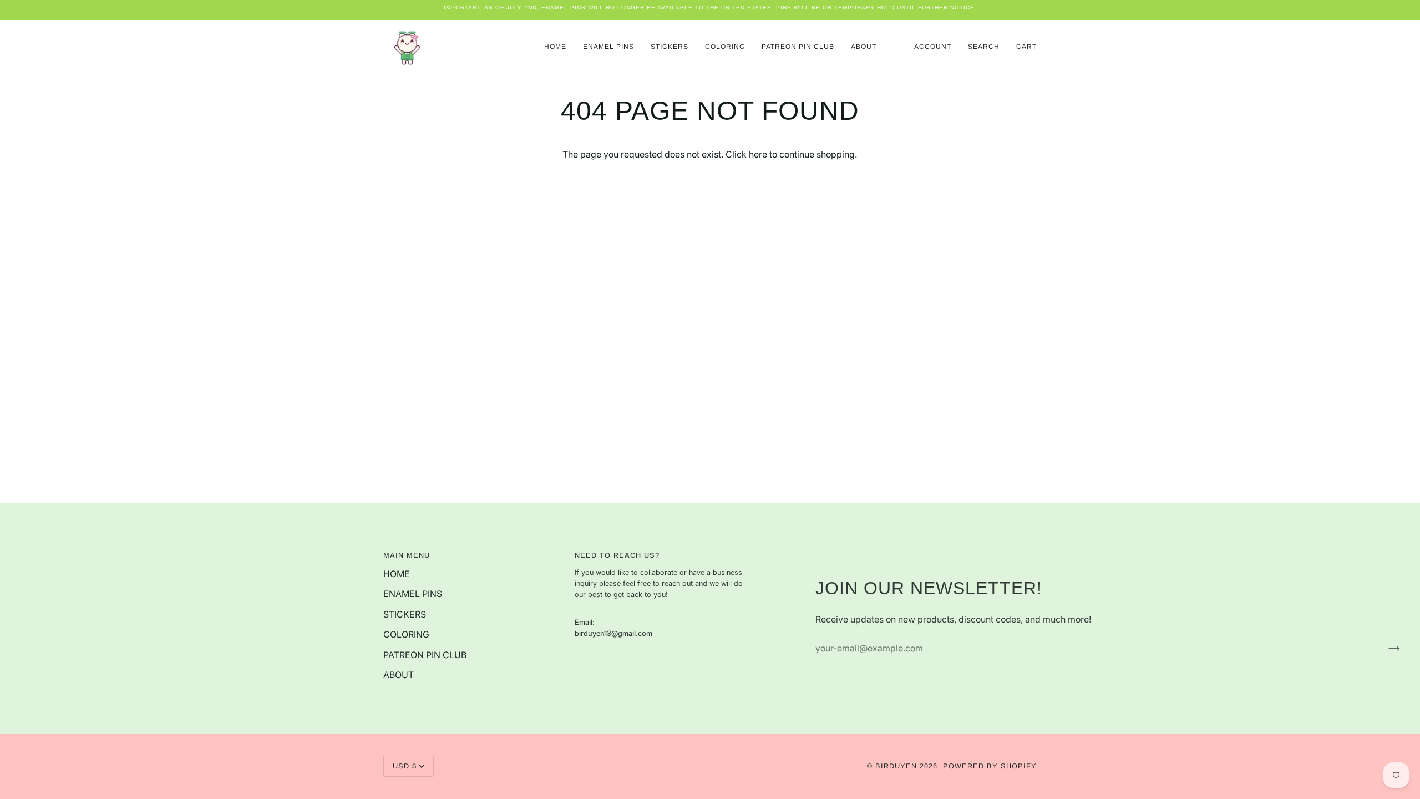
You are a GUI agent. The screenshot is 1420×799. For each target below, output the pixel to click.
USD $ (405, 766)
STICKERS (404, 614)
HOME (396, 574)
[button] (608, 47)
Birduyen (896, 766)
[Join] (1385, 649)
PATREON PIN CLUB (424, 655)
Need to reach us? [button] (617, 555)
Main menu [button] (406, 555)
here (758, 154)
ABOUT (398, 675)
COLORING (406, 634)
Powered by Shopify (990, 766)
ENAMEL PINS (412, 594)
